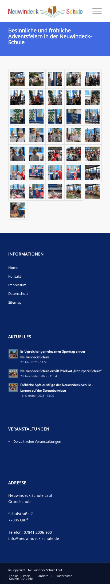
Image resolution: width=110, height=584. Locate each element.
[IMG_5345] (55, 172)
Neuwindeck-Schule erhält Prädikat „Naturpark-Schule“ (60, 371)
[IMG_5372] (36, 135)
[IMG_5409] (92, 79)
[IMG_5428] (17, 79)
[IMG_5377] (92, 116)
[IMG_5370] (73, 135)
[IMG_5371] (55, 135)
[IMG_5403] (17, 97)
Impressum (17, 285)
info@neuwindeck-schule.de (33, 538)
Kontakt (14, 276)
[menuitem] (94, 11)
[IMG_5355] (92, 153)
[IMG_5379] (73, 116)
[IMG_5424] (36, 79)
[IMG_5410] (73, 79)
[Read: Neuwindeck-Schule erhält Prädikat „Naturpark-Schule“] (13, 373)
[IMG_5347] (36, 172)
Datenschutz (18, 293)
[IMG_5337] (36, 191)
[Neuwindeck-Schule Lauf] (45, 11)
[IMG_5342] (73, 172)
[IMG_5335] (55, 191)
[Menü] (94, 11)
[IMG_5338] (17, 191)
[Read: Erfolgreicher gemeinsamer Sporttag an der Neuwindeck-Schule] (13, 354)
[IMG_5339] (92, 172)
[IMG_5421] (55, 79)
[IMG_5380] (55, 116)
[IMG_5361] (55, 153)
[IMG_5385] (17, 116)
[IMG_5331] (92, 191)
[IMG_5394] (73, 97)
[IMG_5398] (55, 97)
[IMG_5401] (36, 97)
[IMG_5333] (73, 191)
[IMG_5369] (92, 135)
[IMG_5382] (36, 116)
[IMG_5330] (17, 210)
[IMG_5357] (73, 153)
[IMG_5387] (92, 97)
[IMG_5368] (17, 153)
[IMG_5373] (17, 135)
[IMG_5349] (17, 172)
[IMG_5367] (36, 153)
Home (13, 267)
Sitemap (14, 302)
